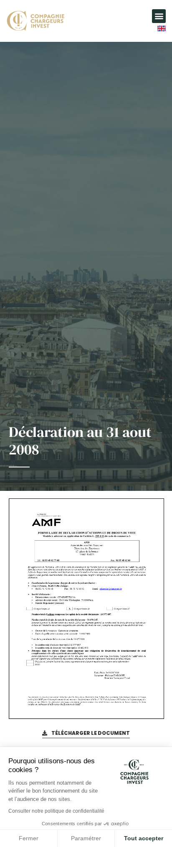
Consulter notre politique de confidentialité (56, 811)
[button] (159, 16)
